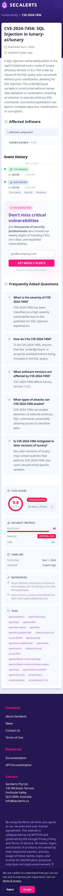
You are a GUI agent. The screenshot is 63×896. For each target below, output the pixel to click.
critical (46, 536)
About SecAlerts (16, 716)
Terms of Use (14, 737)
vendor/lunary (35, 674)
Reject (10, 889)
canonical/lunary (17, 680)
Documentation (16, 758)
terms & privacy (12, 880)
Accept (27, 889)
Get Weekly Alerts (32, 263)
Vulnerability (9, 15)
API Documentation (18, 765)
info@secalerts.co (17, 801)
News (9, 723)
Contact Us (13, 730)
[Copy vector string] (52, 506)
